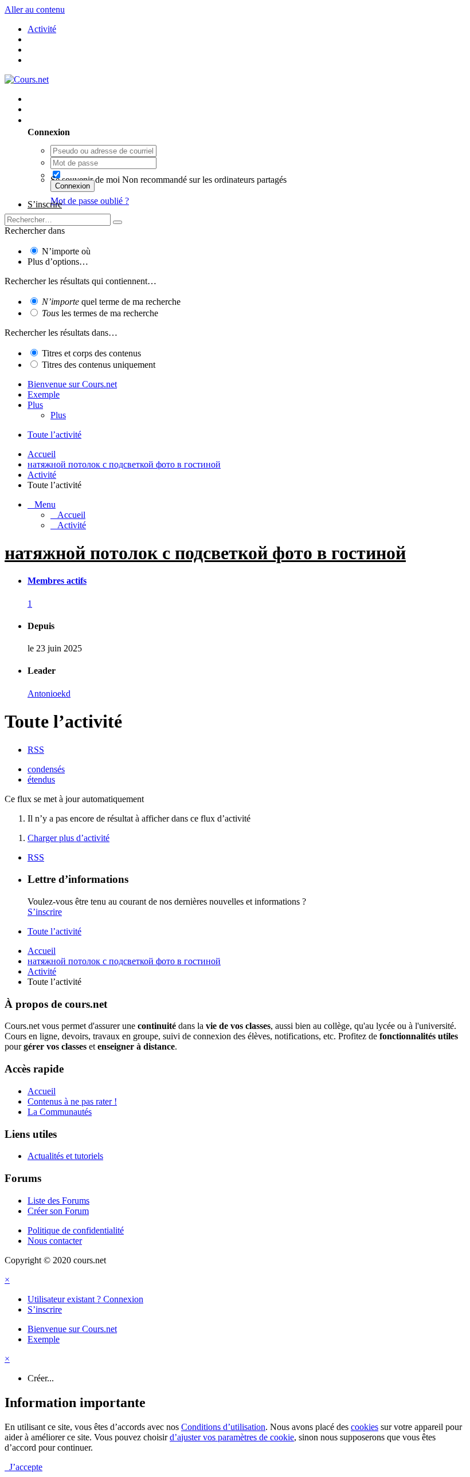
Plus (35, 405)
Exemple (44, 394)
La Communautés (60, 1112)
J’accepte (23, 1467)
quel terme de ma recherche (111, 302)
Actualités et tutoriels (65, 1156)
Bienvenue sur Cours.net (72, 384)
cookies (364, 1427)
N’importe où (66, 251)
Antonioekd (49, 693)
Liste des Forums (58, 1200)
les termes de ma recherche (100, 313)
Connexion (72, 186)
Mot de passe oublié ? (89, 201)
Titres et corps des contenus (91, 353)
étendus (41, 779)
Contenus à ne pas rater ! (72, 1101)
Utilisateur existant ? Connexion (88, 120)
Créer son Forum (58, 1211)
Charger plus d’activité (68, 838)
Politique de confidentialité (76, 1230)
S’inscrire (45, 204)
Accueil (42, 1091)
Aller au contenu (35, 9)
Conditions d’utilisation (223, 1427)
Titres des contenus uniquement (98, 365)
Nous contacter (55, 1241)
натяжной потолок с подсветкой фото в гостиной (205, 553)
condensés (46, 769)
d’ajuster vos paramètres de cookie (232, 1437)
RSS (36, 750)
